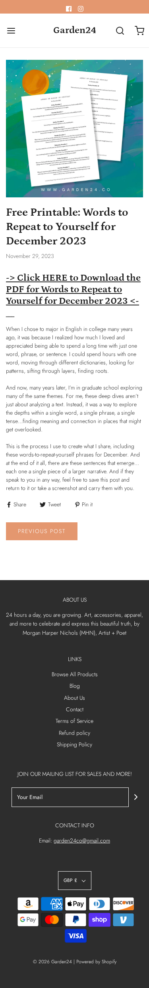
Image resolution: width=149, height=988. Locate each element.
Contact (74, 709)
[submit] (136, 797)
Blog (75, 686)
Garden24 (74, 30)
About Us (74, 698)
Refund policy (74, 733)
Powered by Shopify (96, 961)
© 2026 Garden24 (52, 961)
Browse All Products (75, 674)
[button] (74, 880)
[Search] (120, 30)
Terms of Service (74, 721)
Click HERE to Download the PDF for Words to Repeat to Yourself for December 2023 (73, 289)
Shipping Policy (74, 744)
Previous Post (42, 531)
